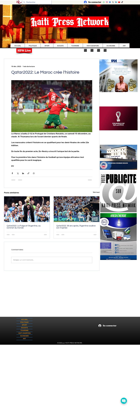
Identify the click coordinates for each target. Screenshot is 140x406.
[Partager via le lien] (28, 173)
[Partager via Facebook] (12, 173)
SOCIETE (24, 328)
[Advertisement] (70, 360)
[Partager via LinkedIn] (23, 173)
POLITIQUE (24, 322)
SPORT (24, 325)
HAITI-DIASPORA (24, 333)
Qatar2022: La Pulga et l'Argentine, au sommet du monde (24, 227)
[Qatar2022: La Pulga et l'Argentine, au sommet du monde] (27, 209)
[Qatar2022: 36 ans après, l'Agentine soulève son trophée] (76, 209)
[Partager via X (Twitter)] (18, 173)
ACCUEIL (24, 319)
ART (24, 338)
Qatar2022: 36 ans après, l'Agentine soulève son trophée (76, 227)
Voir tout (96, 192)
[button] (118, 118)
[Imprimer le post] (34, 173)
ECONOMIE (24, 336)
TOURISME (24, 330)
